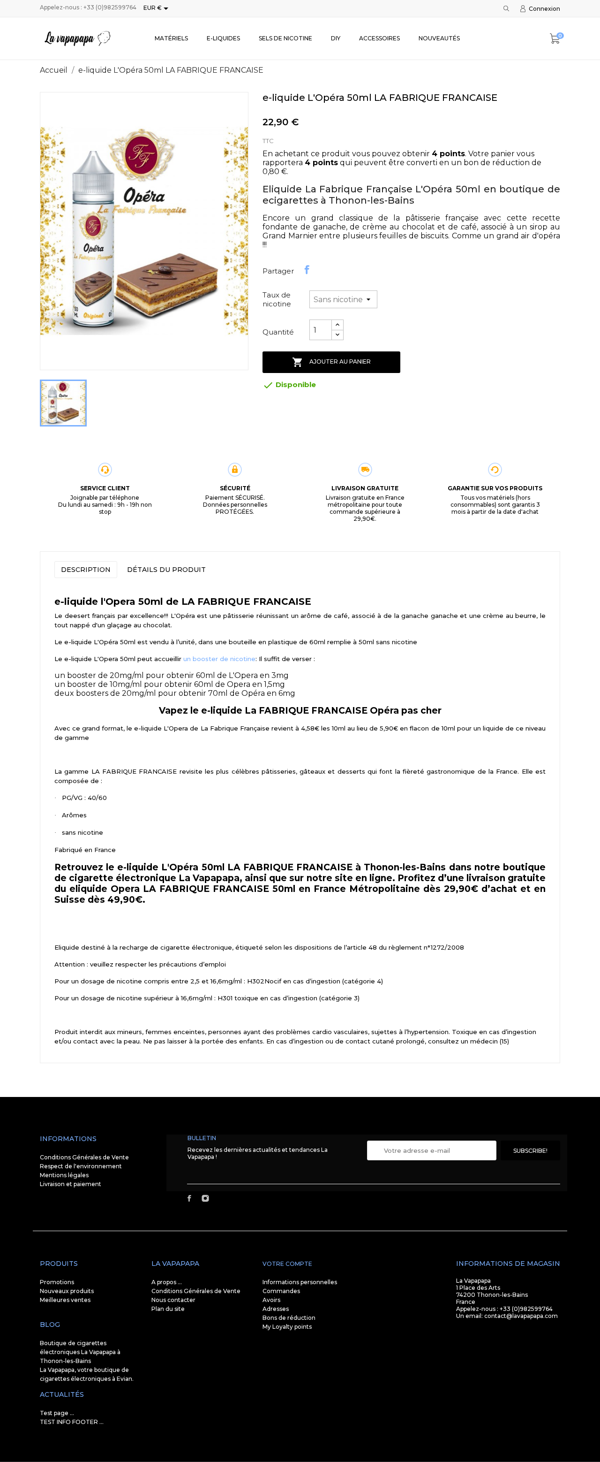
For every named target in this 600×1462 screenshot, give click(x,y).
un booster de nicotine (219, 658)
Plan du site (168, 1308)
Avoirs (271, 1299)
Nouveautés (439, 38)
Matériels (171, 38)
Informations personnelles (299, 1282)
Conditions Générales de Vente (84, 1157)
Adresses (275, 1308)
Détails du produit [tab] (166, 569)
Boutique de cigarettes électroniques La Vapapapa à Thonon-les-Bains (80, 1352)
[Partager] (307, 269)
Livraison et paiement (70, 1184)
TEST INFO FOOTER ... (72, 1421)
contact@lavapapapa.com (521, 1315)
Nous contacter (173, 1299)
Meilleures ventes (65, 1299)
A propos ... (166, 1282)
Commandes (281, 1290)
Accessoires (379, 38)
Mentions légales (64, 1175)
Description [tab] (86, 569)
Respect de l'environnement (81, 1166)
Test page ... (57, 1412)
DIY (335, 38)
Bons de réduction (288, 1317)
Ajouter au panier (331, 362)
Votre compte (287, 1263)
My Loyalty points (287, 1326)
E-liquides (223, 38)
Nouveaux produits (67, 1290)
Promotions (57, 1282)
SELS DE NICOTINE (285, 38)
